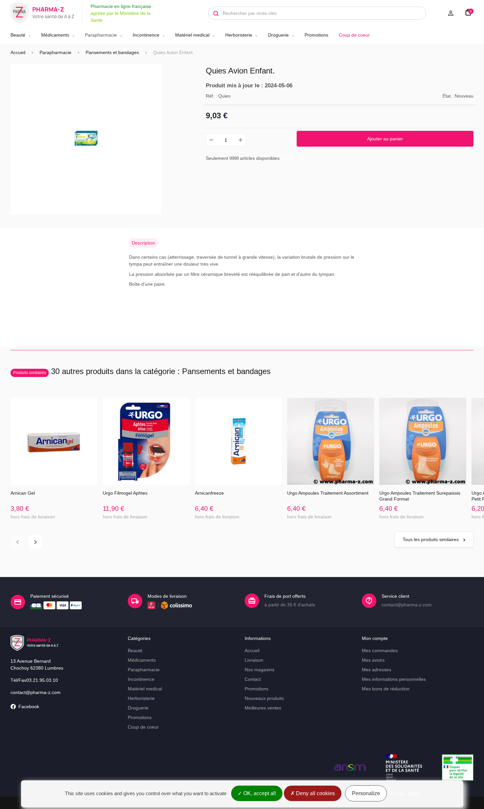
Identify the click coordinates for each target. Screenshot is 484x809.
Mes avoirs (373, 660)
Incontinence (146, 35)
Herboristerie (238, 35)
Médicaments (55, 35)
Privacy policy (405, 793)
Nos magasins (259, 669)
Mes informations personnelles (394, 679)
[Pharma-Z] (42, 13)
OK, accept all (259, 793)
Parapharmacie (101, 35)
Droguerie (278, 35)
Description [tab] (143, 243)
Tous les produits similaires (431, 539)
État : (448, 96)
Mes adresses (376, 669)
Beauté (18, 35)
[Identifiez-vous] (443, 13)
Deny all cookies (315, 793)
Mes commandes (380, 650)
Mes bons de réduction (386, 688)
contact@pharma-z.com (36, 692)
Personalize (366, 793)
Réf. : (211, 96)
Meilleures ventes (263, 707)
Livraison (254, 660)
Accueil (18, 52)
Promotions (316, 35)
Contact (253, 679)
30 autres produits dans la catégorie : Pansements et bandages (142, 371)
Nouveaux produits (264, 698)
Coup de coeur (354, 35)
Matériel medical (192, 35)
